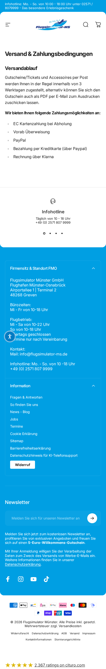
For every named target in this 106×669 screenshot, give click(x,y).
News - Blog (20, 412)
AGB (64, 633)
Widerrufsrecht (20, 633)
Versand (74, 633)
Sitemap (16, 441)
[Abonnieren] (92, 518)
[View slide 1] (44, 233)
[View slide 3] (56, 233)
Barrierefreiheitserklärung (30, 448)
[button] (10, 336)
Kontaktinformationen (39, 639)
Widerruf (22, 465)
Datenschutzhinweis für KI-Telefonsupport (44, 455)
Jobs (14, 419)
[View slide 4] (62, 233)
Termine (16, 426)
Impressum (88, 633)
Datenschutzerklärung (23, 564)
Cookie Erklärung (23, 434)
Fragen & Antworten (26, 397)
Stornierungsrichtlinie (67, 639)
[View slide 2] (50, 233)
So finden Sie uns (24, 404)
